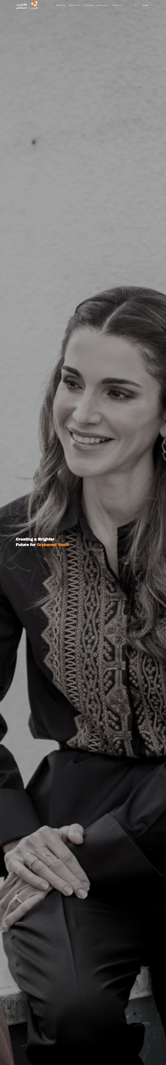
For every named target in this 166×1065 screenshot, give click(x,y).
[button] (67, 5)
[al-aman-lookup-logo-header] (27, 5)
